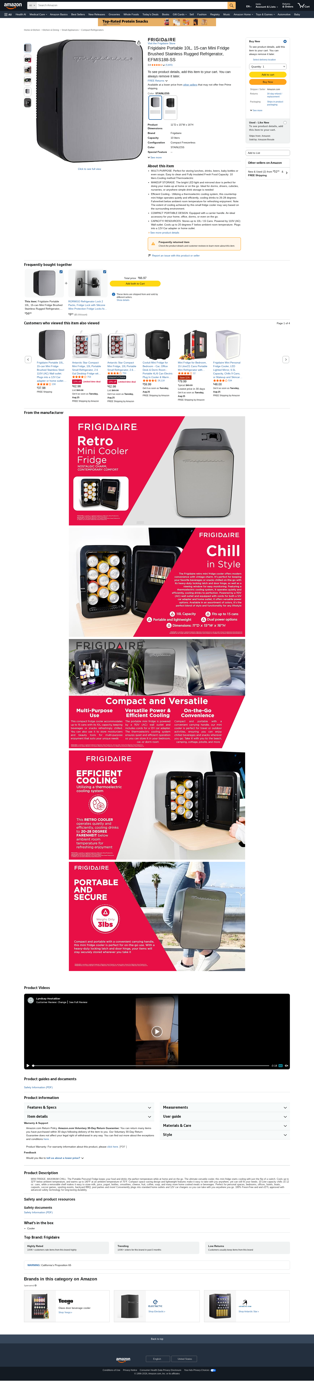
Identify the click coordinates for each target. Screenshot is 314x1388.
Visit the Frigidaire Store (161, 43)
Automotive (284, 14)
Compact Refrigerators (92, 30)
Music (226, 14)
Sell (192, 14)
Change (62, 1002)
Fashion (202, 14)
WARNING (33, 1265)
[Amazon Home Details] (252, 14)
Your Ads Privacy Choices (196, 1370)
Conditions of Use (111, 1370)
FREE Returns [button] (156, 80)
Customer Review (46, 1002)
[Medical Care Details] (46, 14)
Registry (215, 14)
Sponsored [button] (29, 1285)
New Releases (96, 14)
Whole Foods (131, 14)
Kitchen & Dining (51, 30)
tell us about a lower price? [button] (64, 1157)
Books (165, 14)
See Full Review (78, 1002)
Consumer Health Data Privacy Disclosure (160, 1370)
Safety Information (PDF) (38, 1087)
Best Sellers (78, 14)
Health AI (21, 14)
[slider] (150, 1065)
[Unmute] (286, 1065)
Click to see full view (89, 168)
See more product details (164, 232)
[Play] (27, 1065)
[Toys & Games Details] (274, 14)
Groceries (114, 14)
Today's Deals (150, 14)
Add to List (254, 152)
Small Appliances (70, 30)
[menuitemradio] (281, 1065)
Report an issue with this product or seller (176, 255)
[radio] (27, 48)
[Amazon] (13, 5)
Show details (123, 300)
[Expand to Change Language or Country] (167, 1359)
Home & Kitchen (32, 30)
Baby (297, 14)
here (46, 1139)
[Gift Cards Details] (186, 14)
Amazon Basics (59, 14)
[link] (88, 283)
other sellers (190, 84)
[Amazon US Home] (123, 1360)
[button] (8, 14)
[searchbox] (132, 5)
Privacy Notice (130, 1370)
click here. (113, 1146)
